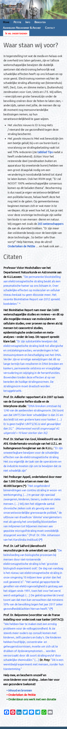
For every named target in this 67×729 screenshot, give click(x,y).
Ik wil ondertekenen (16, 33)
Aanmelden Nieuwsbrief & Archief (22, 27)
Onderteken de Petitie (21, 246)
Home (6, 22)
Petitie (17, 22)
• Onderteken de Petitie (21, 694)
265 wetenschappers (50, 223)
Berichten (40, 22)
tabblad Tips (45, 152)
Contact (50, 27)
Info (27, 22)
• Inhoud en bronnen (19, 690)
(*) (24, 485)
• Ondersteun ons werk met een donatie (31, 699)
